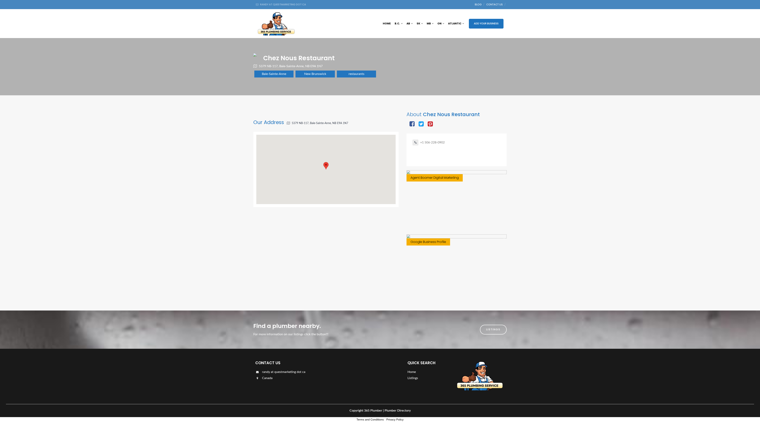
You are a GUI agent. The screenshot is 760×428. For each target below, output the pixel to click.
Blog (478, 4)
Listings (493, 329)
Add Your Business (486, 23)
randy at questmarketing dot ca (283, 372)
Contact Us (494, 4)
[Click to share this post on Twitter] (421, 124)
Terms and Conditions (370, 419)
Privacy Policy (395, 419)
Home (387, 23)
